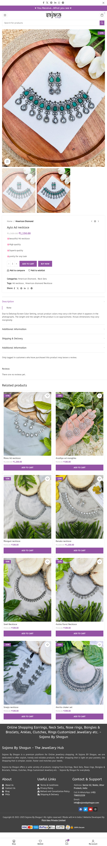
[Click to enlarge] (7, 161)
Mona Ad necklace (12, 458)
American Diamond (24, 221)
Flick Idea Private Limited (53, 820)
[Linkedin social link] (24, 288)
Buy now (45, 264)
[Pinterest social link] (21, 288)
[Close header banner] (103, 3)
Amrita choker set (64, 707)
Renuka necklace (63, 541)
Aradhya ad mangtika (66, 458)
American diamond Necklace (38, 283)
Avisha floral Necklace (66, 624)
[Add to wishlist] (47, 395)
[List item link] (88, 794)
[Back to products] (95, 221)
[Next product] (98, 221)
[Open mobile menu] (5, 15)
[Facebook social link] (14, 288)
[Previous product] (91, 221)
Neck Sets (42, 279)
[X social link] (18, 288)
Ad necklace (18, 283)
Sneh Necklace (10, 624)
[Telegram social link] (31, 288)
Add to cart (28, 264)
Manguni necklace (12, 541)
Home (9, 221)
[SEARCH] (102, 23)
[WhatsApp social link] (28, 288)
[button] (5, 98)
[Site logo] (53, 15)
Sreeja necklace (11, 707)
